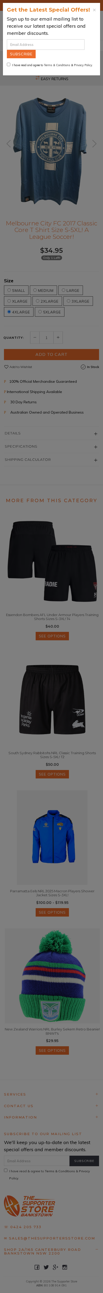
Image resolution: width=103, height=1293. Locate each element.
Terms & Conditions (57, 65)
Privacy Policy (83, 65)
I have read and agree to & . (52, 65)
